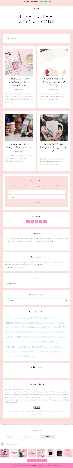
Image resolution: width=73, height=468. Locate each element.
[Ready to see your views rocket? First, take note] (68, 453)
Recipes (18, 352)
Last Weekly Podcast (19, 342)
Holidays (44, 336)
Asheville (9, 318)
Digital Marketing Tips (56, 327)
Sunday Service (9, 356)
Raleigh (12, 352)
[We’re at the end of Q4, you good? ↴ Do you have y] (41, 453)
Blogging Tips (38, 317)
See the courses (45, 1)
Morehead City (30, 342)
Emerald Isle (52, 332)
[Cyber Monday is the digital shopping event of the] (50, 453)
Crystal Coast (29, 327)
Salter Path (36, 352)
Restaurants (27, 351)
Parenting (54, 347)
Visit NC (25, 356)
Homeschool (60, 337)
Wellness (32, 356)
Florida (16, 337)
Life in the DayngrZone (36, 19)
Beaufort (26, 318)
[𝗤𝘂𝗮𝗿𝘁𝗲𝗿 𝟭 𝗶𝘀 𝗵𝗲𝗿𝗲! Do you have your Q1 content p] (22, 453)
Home (52, 337)
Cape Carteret (42, 323)
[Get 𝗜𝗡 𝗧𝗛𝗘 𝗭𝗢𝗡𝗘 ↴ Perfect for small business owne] (4, 453)
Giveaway (35, 337)
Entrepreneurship (19, 89)
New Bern (46, 347)
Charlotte (49, 323)
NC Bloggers (35, 346)
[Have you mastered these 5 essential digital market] (32, 453)
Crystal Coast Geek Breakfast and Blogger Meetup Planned (19, 82)
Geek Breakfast (25, 337)
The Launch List (20, 267)
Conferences (58, 323)
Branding (24, 323)
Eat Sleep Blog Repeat (25, 332)
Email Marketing (42, 332)
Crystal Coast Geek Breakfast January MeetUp (19, 145)
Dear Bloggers (40, 327)
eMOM (60, 331)
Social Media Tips (56, 351)
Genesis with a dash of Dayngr (49, 465)
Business (33, 322)
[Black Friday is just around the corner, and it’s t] (59, 453)
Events (9, 336)
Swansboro (18, 356)
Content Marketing (13, 327)
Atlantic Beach (18, 318)
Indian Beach (9, 342)
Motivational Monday (45, 342)
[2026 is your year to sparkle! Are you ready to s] (13, 453)
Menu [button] (38, 8)
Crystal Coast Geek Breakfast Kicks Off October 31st (54, 147)
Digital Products (10, 332)
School (43, 352)
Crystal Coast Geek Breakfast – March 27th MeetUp (53, 82)
